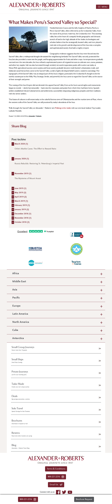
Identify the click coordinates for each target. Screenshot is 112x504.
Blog (20, 446)
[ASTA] (35, 263)
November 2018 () (23, 218)
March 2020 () (21, 144)
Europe (16, 306)
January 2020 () (22, 159)
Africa (15, 273)
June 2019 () (20, 188)
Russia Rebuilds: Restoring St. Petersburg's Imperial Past (39, 164)
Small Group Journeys (23, 348)
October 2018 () (22, 222)
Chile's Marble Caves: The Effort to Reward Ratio (35, 149)
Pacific (16, 298)
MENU (104, 7)
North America (20, 322)
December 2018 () (23, 214)
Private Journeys (20, 373)
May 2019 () (20, 193)
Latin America (20, 314)
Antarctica (18, 338)
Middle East (19, 281)
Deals (21, 397)
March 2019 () (21, 201)
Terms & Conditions (56, 469)
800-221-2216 (26, 499)
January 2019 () (22, 210)
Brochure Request (84, 499)
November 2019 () (23, 174)
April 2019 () (21, 197)
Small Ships (17, 360)
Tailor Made (20, 385)
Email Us (55, 485)
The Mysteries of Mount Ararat (28, 179)
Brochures (20, 422)
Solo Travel (21, 409)
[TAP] (76, 249)
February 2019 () (22, 205)
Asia (14, 289)
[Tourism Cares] (76, 263)
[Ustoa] (35, 249)
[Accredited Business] (76, 234)
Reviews (22, 434)
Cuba (15, 330)
